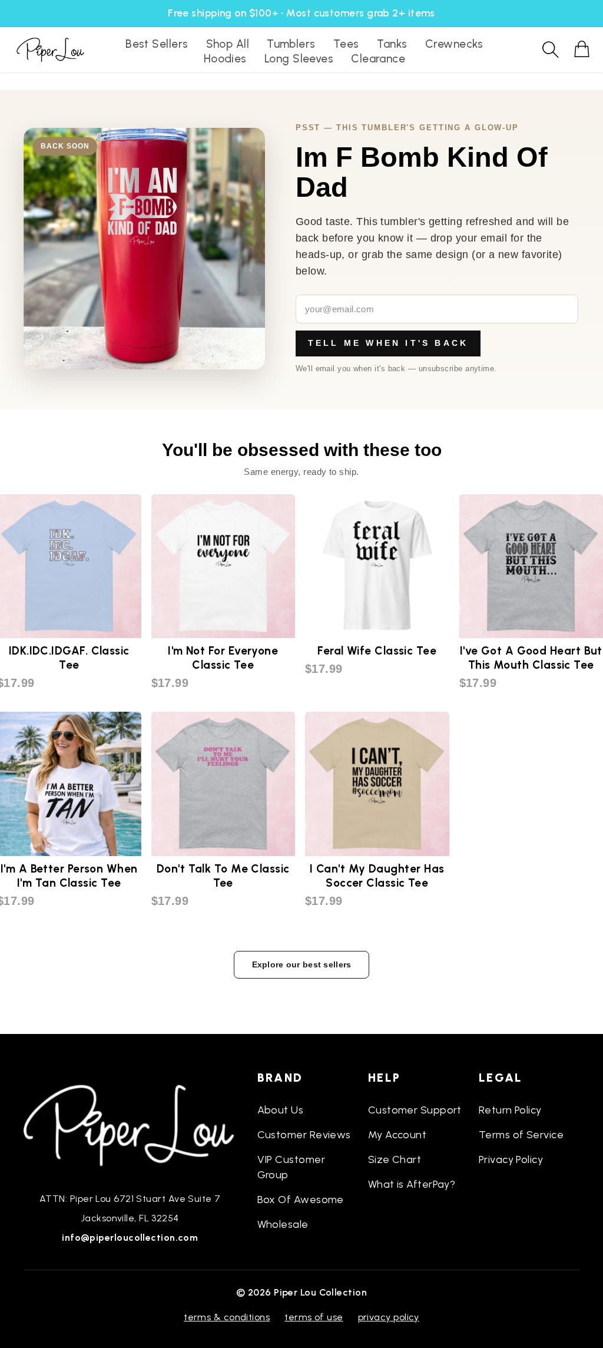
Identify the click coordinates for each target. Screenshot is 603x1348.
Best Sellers (156, 44)
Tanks (392, 44)
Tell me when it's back (388, 343)
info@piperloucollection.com (130, 1237)
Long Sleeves (298, 58)
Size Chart (395, 1159)
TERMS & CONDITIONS (227, 1317)
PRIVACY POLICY (388, 1317)
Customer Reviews (304, 1134)
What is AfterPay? (412, 1184)
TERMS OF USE (313, 1317)
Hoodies (225, 58)
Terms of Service (521, 1134)
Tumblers (291, 44)
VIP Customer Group (291, 1167)
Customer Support (415, 1109)
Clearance (378, 58)
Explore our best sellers (302, 964)
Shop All (228, 44)
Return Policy (510, 1109)
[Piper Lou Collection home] (130, 1124)
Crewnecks (454, 44)
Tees (346, 44)
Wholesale (283, 1224)
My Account (397, 1134)
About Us (280, 1109)
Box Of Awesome (300, 1199)
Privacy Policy (511, 1159)
